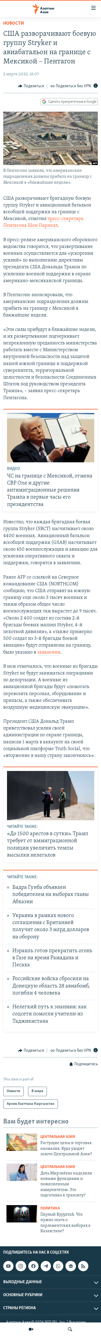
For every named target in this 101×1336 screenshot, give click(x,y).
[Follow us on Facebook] (33, 1266)
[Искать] (70, 1329)
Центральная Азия (57, 1137)
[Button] (31, 86)
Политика (50, 1208)
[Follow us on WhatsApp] (58, 1266)
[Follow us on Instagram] (21, 1266)
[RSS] (83, 1266)
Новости (13, 23)
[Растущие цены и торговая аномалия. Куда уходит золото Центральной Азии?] (21, 1142)
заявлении (48, 652)
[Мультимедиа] (31, 1329)
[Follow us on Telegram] (46, 1266)
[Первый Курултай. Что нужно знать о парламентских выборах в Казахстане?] (21, 1213)
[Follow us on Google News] (70, 1266)
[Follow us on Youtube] (8, 1266)
